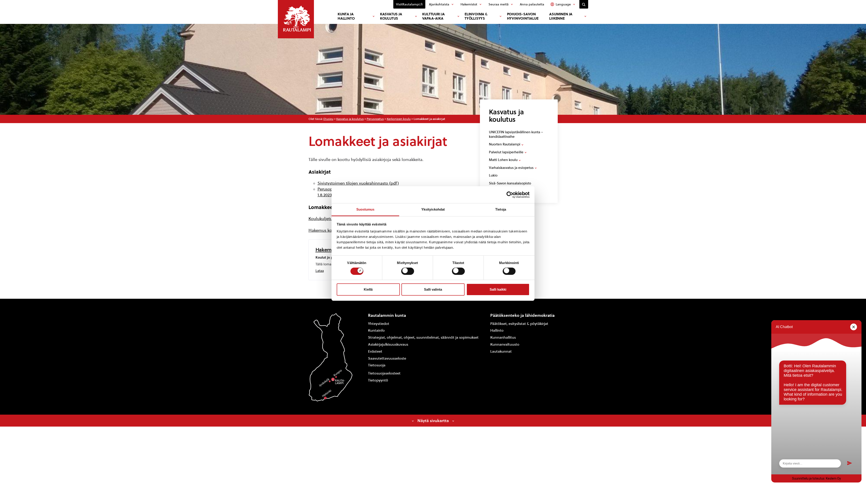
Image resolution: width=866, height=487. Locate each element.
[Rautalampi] (296, 19)
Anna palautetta (532, 4)
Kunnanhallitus (503, 337)
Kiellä (368, 289)
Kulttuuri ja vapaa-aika (433, 16)
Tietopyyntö (378, 380)
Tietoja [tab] (500, 209)
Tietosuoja (376, 365)
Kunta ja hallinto (346, 16)
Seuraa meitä (498, 4)
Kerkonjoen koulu (399, 119)
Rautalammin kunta (387, 315)
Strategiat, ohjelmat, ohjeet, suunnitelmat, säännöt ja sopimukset (423, 337)
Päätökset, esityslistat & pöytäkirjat (519, 324)
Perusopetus (375, 119)
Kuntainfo (376, 330)
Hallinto (497, 330)
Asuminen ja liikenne (560, 16)
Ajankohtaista (439, 4)
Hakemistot (469, 4)
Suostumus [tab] (365, 209)
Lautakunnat (501, 351)
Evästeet (375, 351)
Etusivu (328, 119)
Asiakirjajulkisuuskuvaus (388, 344)
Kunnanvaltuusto (504, 344)
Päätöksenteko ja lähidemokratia (522, 315)
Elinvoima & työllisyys (476, 16)
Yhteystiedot (378, 324)
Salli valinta (433, 289)
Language (563, 4)
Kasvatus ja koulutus (391, 16)
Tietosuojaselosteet (384, 373)
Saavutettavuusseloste (387, 358)
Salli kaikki (498, 289)
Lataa (320, 271)
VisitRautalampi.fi (409, 4)
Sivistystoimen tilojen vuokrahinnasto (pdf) (358, 183)
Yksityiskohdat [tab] (433, 209)
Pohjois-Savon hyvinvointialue (523, 16)
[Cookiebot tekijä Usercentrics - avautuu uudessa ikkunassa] (510, 194)
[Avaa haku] (583, 4)
